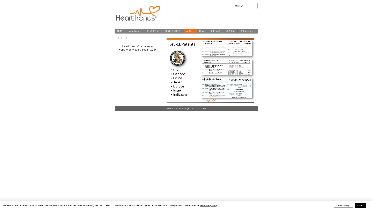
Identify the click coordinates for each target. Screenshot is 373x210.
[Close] (369, 205)
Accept (360, 205)
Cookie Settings (343, 205)
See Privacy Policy (208, 205)
